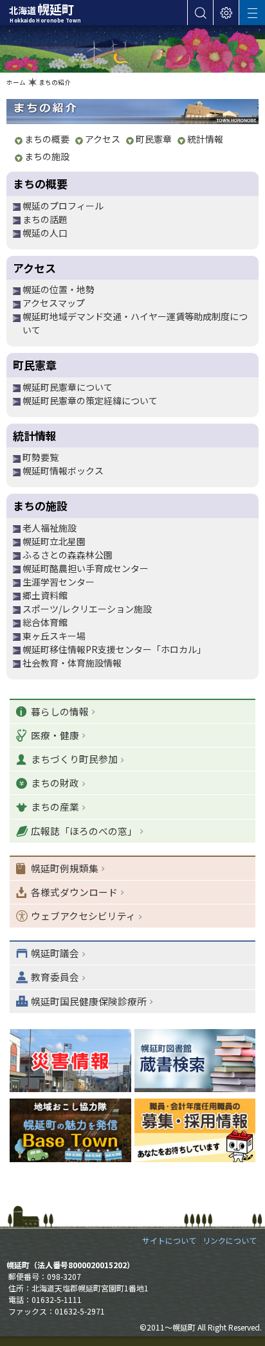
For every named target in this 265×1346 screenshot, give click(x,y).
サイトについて (169, 1240)
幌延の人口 (45, 232)
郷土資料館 (45, 595)
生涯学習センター (59, 581)
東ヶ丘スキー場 (54, 635)
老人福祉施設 (50, 527)
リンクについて (230, 1240)
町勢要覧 (41, 457)
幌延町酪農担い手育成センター (86, 568)
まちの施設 (46, 156)
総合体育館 (45, 622)
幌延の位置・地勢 (59, 289)
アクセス (102, 138)
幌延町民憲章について (68, 387)
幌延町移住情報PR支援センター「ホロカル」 (114, 649)
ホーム (16, 82)
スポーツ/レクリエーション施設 (87, 608)
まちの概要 (46, 138)
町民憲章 (154, 138)
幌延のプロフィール (63, 205)
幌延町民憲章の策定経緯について (90, 400)
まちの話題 (45, 219)
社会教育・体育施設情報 (72, 662)
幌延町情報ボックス (63, 470)
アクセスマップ (54, 302)
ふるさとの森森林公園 (68, 554)
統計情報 (205, 138)
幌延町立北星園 (54, 541)
